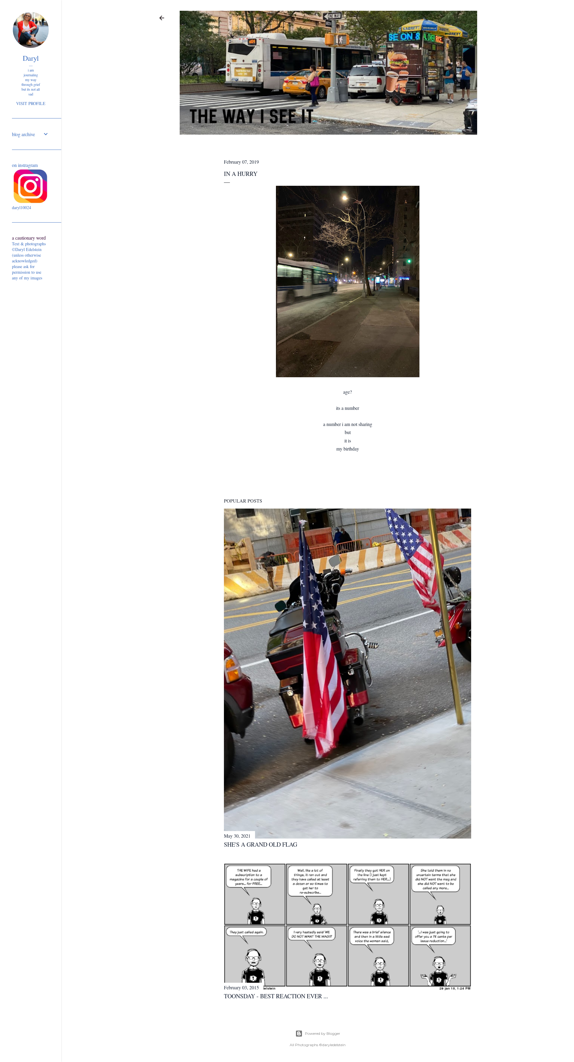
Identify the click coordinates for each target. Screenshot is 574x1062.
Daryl (31, 58)
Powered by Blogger (322, 1033)
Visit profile (30, 103)
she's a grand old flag (260, 844)
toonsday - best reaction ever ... (276, 996)
